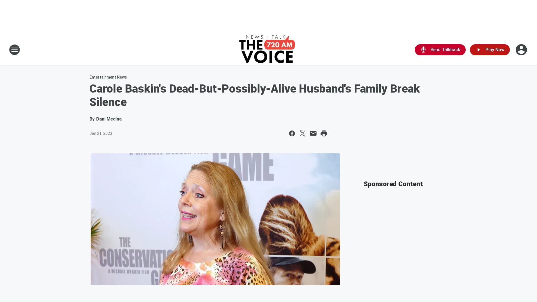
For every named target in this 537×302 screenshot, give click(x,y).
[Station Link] (268, 49)
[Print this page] (324, 133)
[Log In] (522, 49)
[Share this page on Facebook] (292, 133)
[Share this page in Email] (313, 133)
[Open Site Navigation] (14, 49)
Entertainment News (108, 77)
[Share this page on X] (303, 133)
